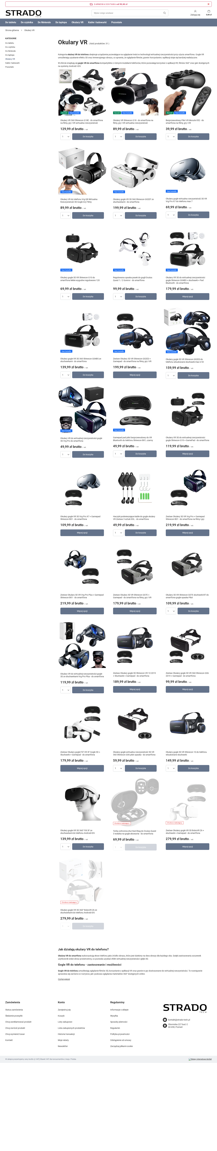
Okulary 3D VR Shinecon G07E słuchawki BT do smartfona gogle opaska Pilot (187, 596)
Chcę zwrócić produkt (15, 1028)
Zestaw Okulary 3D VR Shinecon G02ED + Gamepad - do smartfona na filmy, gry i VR (132, 360)
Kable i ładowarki (97, 22)
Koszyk (61, 1016)
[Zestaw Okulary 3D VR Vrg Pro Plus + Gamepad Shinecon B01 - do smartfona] (82, 567)
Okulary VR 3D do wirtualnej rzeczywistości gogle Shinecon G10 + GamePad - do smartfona (187, 438)
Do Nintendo (44, 22)
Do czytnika (27, 22)
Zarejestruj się (64, 1010)
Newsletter (63, 1046)
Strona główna (12, 30)
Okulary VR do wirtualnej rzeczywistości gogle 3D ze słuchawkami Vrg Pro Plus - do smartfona (82, 675)
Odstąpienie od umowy (120, 1040)
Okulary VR (77, 22)
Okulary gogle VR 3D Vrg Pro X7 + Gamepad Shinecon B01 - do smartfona (80, 517)
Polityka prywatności (119, 1034)
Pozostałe (116, 22)
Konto (61, 1002)
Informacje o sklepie (119, 1010)
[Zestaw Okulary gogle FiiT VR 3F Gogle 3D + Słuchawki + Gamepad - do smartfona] (82, 724)
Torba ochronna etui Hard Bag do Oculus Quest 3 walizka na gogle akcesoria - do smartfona (134, 832)
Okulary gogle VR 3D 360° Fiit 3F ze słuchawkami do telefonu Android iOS (77, 831)
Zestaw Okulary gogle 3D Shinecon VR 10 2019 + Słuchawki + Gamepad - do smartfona (134, 674)
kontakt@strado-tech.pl (179, 1020)
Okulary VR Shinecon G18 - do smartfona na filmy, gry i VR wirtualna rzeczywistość (133, 121)
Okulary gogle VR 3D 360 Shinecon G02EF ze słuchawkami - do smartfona (133, 200)
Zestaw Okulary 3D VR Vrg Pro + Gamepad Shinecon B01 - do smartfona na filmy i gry (185, 517)
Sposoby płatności (118, 1022)
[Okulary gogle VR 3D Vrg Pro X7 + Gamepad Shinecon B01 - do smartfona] (82, 489)
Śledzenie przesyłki (13, 1016)
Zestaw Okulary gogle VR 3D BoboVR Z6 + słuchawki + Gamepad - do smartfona (185, 831)
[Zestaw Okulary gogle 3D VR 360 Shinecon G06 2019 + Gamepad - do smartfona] (187, 645)
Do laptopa (61, 22)
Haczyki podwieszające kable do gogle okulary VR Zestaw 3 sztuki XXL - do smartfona (134, 517)
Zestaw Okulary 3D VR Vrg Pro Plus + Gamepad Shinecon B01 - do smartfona (82, 596)
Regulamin (115, 1028)
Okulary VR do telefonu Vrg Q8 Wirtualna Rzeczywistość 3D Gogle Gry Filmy (78, 200)
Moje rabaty (63, 1040)
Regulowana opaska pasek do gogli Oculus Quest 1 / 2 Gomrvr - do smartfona (132, 278)
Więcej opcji (187, 296)
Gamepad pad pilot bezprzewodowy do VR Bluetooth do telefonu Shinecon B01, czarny (133, 438)
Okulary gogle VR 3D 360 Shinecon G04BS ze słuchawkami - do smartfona (80, 360)
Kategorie (10, 38)
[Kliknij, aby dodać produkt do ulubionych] (100, 77)
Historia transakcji (66, 1034)
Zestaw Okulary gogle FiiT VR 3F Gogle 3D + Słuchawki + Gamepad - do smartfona (80, 753)
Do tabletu (10, 22)
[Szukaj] (164, 13)
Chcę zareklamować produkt (18, 1022)
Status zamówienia (14, 1010)
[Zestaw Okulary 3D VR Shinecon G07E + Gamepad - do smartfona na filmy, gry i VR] (135, 567)
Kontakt (9, 1040)
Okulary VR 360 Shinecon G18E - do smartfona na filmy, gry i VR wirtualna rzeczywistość (81, 121)
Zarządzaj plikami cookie (121, 1046)
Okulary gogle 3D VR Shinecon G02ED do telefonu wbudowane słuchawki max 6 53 (185, 360)
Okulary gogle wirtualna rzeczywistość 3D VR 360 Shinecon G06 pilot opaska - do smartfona (134, 753)
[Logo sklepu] (23, 13)
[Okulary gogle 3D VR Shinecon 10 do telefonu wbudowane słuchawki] (187, 724)
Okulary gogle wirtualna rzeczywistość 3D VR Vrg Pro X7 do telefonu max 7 (186, 200)
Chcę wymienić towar (15, 1034)
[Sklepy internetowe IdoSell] (200, 1059)
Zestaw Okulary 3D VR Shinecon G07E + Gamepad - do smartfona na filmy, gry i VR (132, 596)
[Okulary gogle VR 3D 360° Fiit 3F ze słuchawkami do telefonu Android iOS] (82, 802)
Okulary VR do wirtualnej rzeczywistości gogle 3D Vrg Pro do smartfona (81, 439)
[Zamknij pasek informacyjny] (208, 4)
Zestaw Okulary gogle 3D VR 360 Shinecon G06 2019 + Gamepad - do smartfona (187, 674)
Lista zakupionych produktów (71, 1028)
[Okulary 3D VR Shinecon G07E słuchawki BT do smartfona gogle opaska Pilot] (187, 567)
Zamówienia (12, 1002)
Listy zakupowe (65, 1022)
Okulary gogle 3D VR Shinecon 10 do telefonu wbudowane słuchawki (186, 753)
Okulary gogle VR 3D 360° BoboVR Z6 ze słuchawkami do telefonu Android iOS (78, 911)
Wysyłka (114, 1016)
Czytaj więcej (64, 979)
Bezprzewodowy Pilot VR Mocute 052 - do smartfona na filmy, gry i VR (185, 121)
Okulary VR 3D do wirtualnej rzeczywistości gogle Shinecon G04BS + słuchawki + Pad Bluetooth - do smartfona (185, 280)
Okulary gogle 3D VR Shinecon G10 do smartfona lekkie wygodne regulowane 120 (80, 278)
